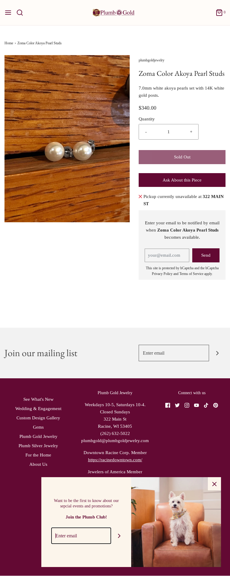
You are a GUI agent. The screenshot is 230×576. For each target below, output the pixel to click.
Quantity (147, 119)
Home (8, 43)
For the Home (38, 455)
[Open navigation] (8, 12)
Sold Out (182, 157)
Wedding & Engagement (38, 408)
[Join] (217, 353)
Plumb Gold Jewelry (38, 436)
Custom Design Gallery (38, 417)
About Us (38, 464)
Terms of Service (191, 274)
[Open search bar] (22, 12)
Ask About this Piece (182, 180)
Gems (38, 427)
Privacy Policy (162, 274)
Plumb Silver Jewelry (38, 445)
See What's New (38, 399)
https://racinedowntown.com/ (115, 459)
